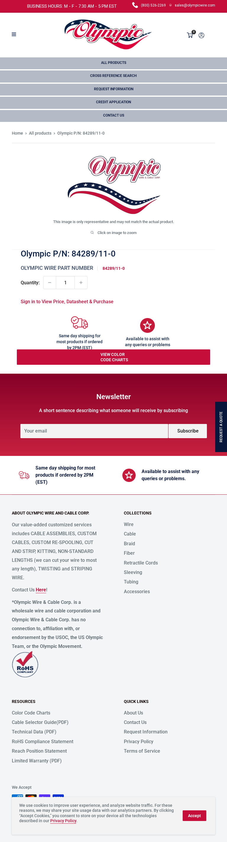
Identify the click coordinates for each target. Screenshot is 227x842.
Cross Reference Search (113, 76)
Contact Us (113, 115)
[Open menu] (14, 34)
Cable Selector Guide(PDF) (40, 722)
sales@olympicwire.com (195, 5)
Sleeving (133, 572)
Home (17, 133)
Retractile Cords (141, 563)
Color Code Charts (31, 713)
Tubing (131, 582)
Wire (129, 524)
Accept (194, 815)
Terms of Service (142, 751)
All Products (113, 63)
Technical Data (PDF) (34, 732)
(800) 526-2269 (153, 5)
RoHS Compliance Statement (42, 741)
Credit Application (113, 102)
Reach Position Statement (39, 751)
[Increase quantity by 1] (81, 282)
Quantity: (30, 282)
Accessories (137, 591)
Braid (129, 543)
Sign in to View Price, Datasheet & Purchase (67, 301)
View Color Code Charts (114, 357)
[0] (190, 35)
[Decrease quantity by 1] (49, 282)
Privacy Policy (138, 741)
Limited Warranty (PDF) (37, 761)
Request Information (113, 89)
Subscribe (188, 431)
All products (40, 133)
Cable (130, 534)
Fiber (129, 553)
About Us (133, 713)
